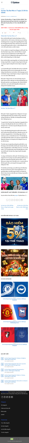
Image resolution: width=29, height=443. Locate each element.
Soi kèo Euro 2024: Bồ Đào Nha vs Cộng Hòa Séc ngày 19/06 (7, 207)
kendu (15, 16)
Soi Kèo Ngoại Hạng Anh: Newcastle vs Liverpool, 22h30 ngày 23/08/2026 (16, 381)
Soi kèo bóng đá (4, 426)
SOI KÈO (2, 8)
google (16, 195)
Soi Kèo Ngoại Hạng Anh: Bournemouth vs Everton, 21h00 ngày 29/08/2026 (14, 370)
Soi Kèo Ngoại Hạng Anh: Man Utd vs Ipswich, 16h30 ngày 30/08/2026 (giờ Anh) (15, 364)
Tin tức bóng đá (4, 432)
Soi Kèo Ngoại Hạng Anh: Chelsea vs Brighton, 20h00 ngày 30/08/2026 (15, 358)
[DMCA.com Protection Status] (14, 439)
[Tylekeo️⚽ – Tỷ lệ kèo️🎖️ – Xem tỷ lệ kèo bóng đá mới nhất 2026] (15, 2)
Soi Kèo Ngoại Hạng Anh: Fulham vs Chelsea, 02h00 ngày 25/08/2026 (15, 375)
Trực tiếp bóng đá (5, 423)
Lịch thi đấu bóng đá (5, 429)
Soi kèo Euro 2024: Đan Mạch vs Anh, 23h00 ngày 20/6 (22, 207)
